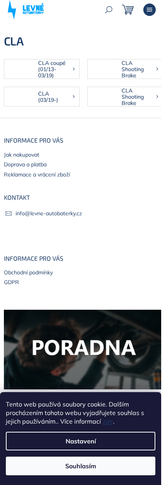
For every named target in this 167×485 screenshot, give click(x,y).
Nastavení (81, 441)
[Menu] (149, 9)
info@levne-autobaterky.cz (49, 213)
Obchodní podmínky (28, 272)
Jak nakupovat (21, 154)
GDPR (11, 282)
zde (108, 421)
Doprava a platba (25, 164)
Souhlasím (80, 466)
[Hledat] (109, 9)
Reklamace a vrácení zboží (37, 174)
